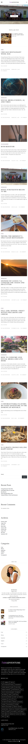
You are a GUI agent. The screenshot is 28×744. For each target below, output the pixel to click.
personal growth (17, 706)
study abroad (5, 714)
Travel (2, 553)
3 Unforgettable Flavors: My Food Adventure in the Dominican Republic (14, 405)
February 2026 (4, 521)
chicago (12, 682)
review (3, 711)
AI (2, 682)
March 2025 (3, 526)
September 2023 (4, 534)
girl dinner (4, 694)
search (8, 711)
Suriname (12, 714)
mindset (14, 701)
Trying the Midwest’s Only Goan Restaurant (12, 237)
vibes (7, 716)
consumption (18, 684)
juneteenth (4, 699)
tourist (23, 714)
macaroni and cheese (6, 701)
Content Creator (5, 687)
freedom (18, 692)
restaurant (23, 709)
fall (22, 689)
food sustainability (10, 692)
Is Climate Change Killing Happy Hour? (18, 34)
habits (9, 694)
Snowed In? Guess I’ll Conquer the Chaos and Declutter (12, 282)
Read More (4, 114)
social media (20, 711)
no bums (3, 704)
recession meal (5, 709)
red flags (12, 709)
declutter (17, 687)
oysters (16, 704)
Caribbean (6, 682)
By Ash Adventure (5, 69)
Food (2, 49)
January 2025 (3, 527)
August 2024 (3, 530)
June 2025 (3, 524)
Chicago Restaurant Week (7, 684)
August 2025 (3, 523)
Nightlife (2, 551)
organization (10, 704)
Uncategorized (4, 144)
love (15, 699)
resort (17, 709)
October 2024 (3, 529)
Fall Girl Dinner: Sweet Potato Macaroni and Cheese (13, 312)
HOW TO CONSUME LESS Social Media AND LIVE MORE (12, 359)
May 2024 (3, 532)
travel (3, 716)
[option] (14, 38)
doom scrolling (15, 689)
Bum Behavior (8, 146)
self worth (13, 711)
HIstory (2, 548)
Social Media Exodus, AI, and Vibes (7, 490)
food (3, 692)
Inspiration (4, 97)
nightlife (20, 701)
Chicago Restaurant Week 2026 (7, 488)
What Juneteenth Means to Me (7, 493)
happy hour (15, 694)
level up (10, 699)
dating (12, 687)
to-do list (17, 714)
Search (2, 474)
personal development (7, 706)
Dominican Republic (6, 689)
